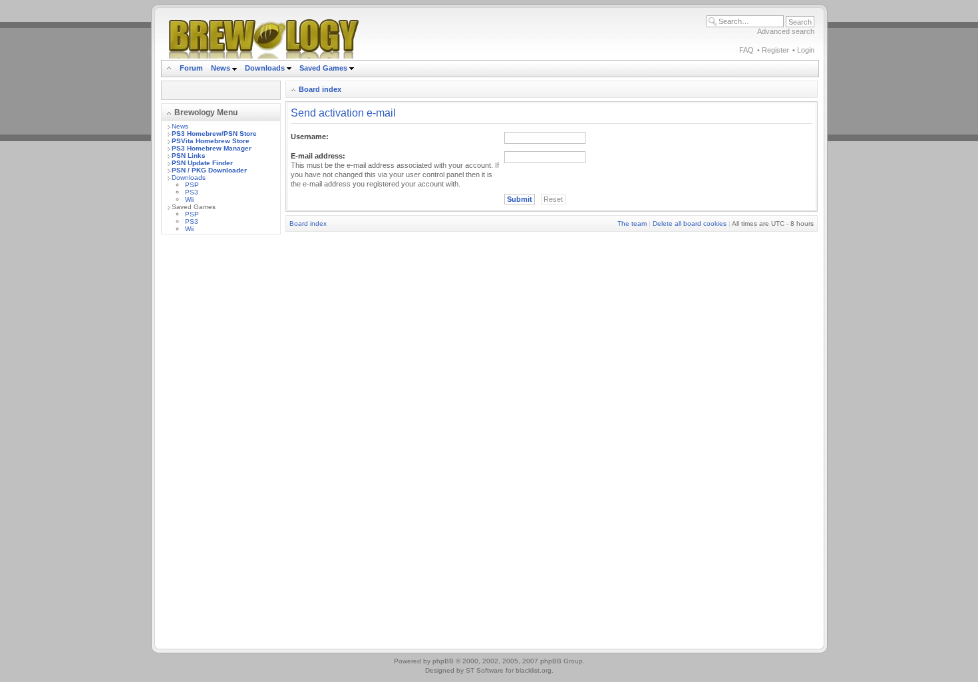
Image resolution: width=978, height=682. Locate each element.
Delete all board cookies (690, 223)
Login (805, 50)
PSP (192, 184)
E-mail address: (318, 156)
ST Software (485, 670)
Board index (320, 89)
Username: (310, 137)
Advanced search (785, 31)
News (220, 68)
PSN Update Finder (202, 163)
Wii (189, 199)
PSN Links (189, 155)
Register (775, 50)
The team (632, 223)
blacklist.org (534, 670)
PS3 (191, 192)
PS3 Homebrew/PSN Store (214, 133)
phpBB (443, 661)
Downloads (266, 68)
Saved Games (324, 68)
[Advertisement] (221, 444)
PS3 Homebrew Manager (211, 148)
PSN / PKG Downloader (209, 170)
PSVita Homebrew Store (210, 141)
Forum (191, 68)
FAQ (746, 50)
